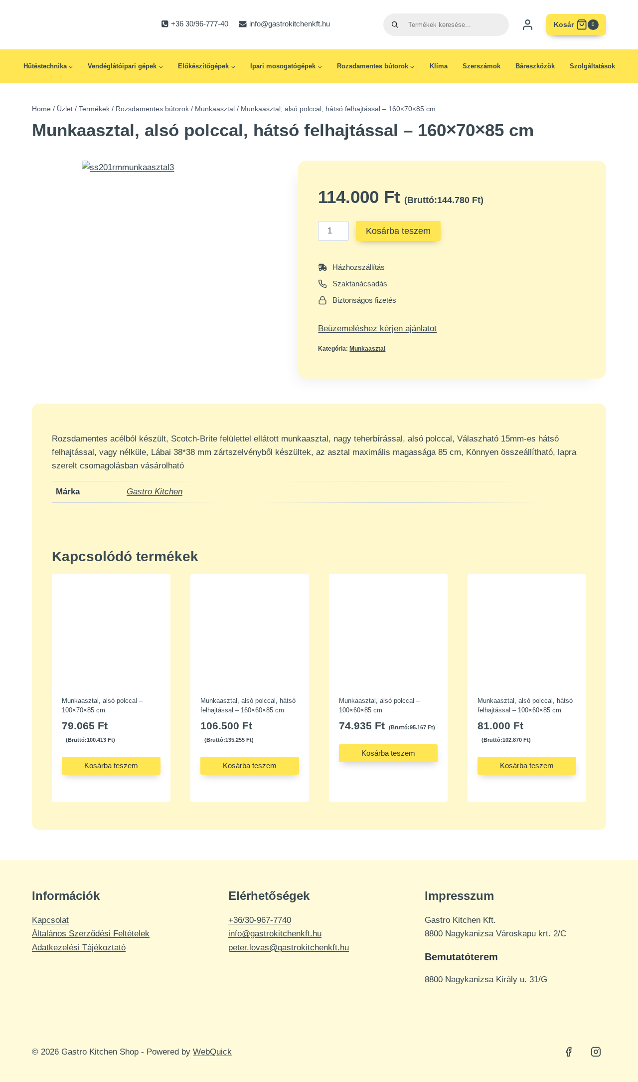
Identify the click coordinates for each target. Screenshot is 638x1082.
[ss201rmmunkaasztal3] (182, 261)
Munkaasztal (367, 348)
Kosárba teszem (398, 231)
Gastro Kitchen (154, 491)
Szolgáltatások (592, 66)
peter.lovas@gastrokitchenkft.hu (288, 947)
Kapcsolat (50, 920)
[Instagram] (595, 1052)
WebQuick (212, 1052)
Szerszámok (481, 66)
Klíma (439, 66)
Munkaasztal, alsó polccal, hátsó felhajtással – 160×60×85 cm (248, 705)
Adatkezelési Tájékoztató (79, 947)
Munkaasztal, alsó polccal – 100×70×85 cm (102, 705)
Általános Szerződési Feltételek (91, 933)
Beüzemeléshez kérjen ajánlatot (377, 328)
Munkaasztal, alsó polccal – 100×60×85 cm (379, 705)
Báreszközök (535, 66)
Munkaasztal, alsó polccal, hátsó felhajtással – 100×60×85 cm (525, 705)
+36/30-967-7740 (259, 920)
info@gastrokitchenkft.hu (274, 933)
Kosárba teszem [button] (111, 765)
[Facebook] (568, 1052)
